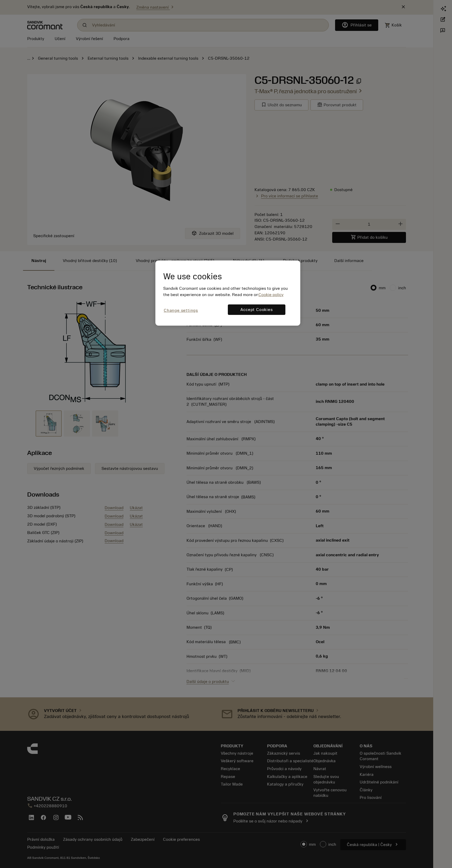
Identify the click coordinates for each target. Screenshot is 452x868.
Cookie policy (271, 294)
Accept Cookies (256, 309)
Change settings (181, 310)
